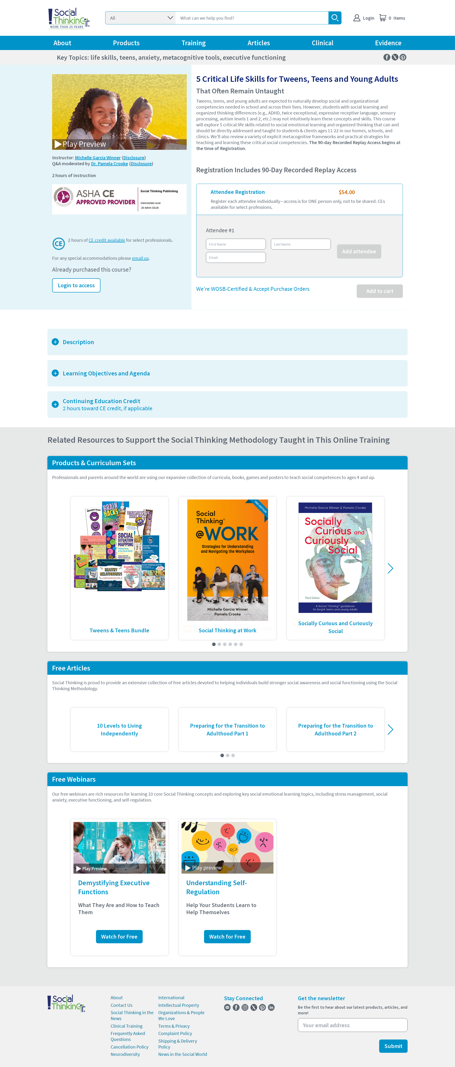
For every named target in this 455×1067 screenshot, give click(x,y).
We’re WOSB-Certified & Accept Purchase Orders (252, 288)
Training (194, 43)
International (171, 997)
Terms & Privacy (174, 1026)
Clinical (322, 43)
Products (126, 43)
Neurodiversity (125, 1054)
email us (140, 258)
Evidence (388, 43)
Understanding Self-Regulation (216, 887)
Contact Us (121, 1005)
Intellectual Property (178, 1005)
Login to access (76, 285)
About (62, 43)
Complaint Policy (175, 1033)
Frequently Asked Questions (128, 1036)
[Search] (334, 17)
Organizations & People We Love (181, 1015)
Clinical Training (126, 1026)
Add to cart (379, 291)
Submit (393, 1046)
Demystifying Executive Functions (114, 887)
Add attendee (359, 251)
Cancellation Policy (129, 1047)
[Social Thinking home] (69, 18)
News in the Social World (182, 1054)
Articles (259, 43)
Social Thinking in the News (132, 1015)
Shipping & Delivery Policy (177, 1044)
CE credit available (107, 240)
